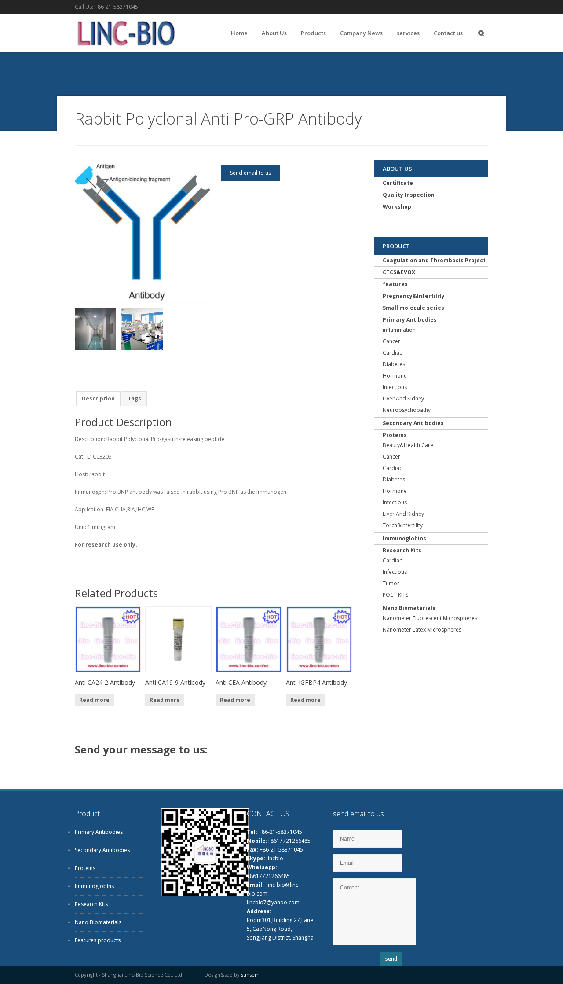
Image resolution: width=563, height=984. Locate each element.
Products (313, 33)
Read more (94, 700)
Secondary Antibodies (413, 423)
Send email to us (250, 172)
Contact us (448, 33)
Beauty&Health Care (408, 445)
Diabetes (394, 364)
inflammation (399, 330)
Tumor (391, 583)
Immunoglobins (404, 538)
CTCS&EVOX (399, 272)
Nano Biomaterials (409, 608)
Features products (98, 940)
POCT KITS (395, 594)
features (395, 284)
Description (98, 398)
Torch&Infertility (403, 525)
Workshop (397, 206)
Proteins (395, 435)
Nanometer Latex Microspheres (422, 629)
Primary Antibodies (410, 319)
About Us (274, 33)
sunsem (250, 974)
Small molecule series (413, 308)
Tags (134, 398)
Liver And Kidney (403, 398)
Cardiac (392, 352)
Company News (361, 33)
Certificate (398, 183)
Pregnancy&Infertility (414, 296)
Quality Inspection (409, 194)
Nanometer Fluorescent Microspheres (430, 618)
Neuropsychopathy (407, 410)
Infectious (395, 387)
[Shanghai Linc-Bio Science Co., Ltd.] (125, 48)
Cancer (391, 341)
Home (239, 33)
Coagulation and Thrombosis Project (434, 260)
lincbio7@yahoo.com (273, 902)
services (408, 33)
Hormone (395, 375)
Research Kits (402, 550)
